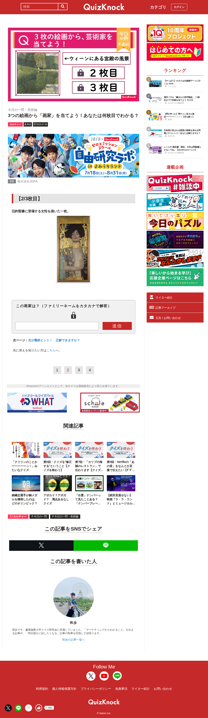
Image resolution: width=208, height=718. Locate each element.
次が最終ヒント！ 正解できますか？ (54, 340)
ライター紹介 (164, 297)
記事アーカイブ (166, 307)
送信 (117, 326)
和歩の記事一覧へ (73, 639)
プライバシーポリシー (96, 688)
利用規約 (42, 688)
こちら (51, 350)
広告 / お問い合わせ (168, 317)
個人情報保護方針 (64, 688)
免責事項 (121, 688)
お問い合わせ (163, 688)
